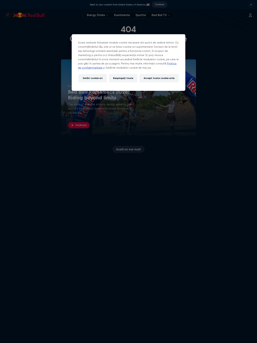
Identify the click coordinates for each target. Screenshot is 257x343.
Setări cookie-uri (93, 78)
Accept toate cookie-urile (159, 78)
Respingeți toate (123, 78)
